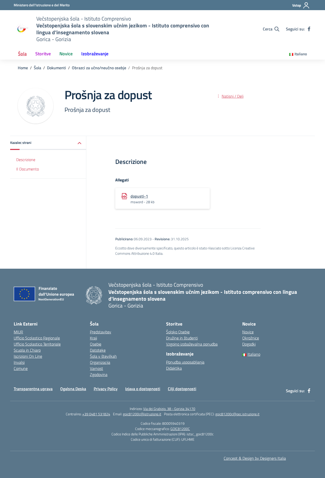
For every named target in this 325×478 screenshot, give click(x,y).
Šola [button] (22, 53)
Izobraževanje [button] (94, 53)
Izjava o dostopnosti (142, 389)
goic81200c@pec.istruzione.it (237, 414)
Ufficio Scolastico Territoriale (37, 344)
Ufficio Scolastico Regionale (37, 338)
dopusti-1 (139, 196)
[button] (48, 143)
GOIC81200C (180, 428)
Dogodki (249, 344)
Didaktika (174, 368)
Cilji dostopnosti (182, 389)
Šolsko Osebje (178, 332)
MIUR (18, 332)
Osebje (95, 344)
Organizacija (100, 362)
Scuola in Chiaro (27, 350)
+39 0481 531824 (96, 414)
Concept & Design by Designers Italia (255, 458)
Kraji (93, 338)
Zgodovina (98, 374)
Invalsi (19, 362)
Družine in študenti (182, 338)
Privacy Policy (106, 389)
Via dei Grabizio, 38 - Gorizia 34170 (169, 408)
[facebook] (309, 29)
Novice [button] (66, 53)
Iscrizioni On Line (28, 356)
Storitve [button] (43, 53)
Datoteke (98, 350)
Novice (248, 332)
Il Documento (27, 169)
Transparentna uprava (33, 389)
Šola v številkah (103, 356)
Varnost (96, 368)
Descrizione (25, 160)
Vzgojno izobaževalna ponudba (192, 344)
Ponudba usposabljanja (185, 362)
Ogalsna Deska (73, 389)
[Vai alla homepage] (22, 29)
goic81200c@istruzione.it (142, 414)
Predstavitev (100, 332)
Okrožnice (250, 338)
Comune (21, 368)
